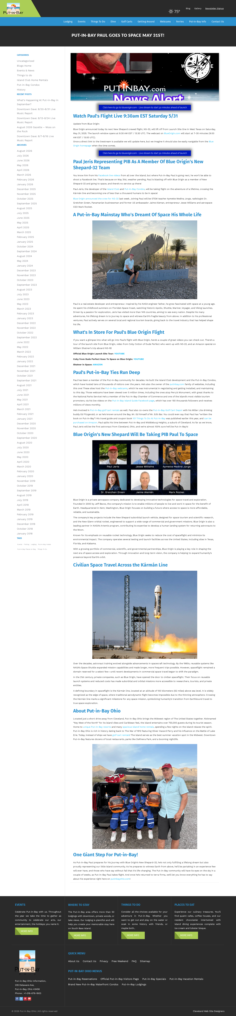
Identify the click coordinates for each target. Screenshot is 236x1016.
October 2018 (25, 528)
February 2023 (25, 313)
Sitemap (145, 961)
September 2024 (27, 251)
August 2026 (24, 150)
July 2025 (23, 213)
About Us (73, 961)
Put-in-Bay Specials (154, 978)
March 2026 (24, 174)
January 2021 (25, 418)
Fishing (26, 544)
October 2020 (25, 433)
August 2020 (24, 442)
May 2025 (22, 222)
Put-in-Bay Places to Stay (26, 549)
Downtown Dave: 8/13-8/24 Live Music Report (36, 120)
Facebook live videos (109, 175)
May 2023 (22, 303)
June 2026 (23, 160)
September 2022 (27, 337)
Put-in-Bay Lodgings (134, 984)
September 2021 (26, 380)
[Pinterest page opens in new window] (25, 999)
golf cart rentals (121, 735)
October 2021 (25, 375)
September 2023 (27, 284)
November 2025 (26, 193)
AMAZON (98, 364)
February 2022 (25, 356)
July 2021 (22, 390)
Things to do (24, 75)
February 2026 (25, 179)
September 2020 (27, 437)
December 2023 (26, 270)
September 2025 (27, 203)
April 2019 (23, 504)
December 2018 (26, 523)
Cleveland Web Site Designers (208, 1011)
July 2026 (23, 155)
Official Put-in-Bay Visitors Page (120, 978)
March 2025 (24, 232)
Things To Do (42, 549)
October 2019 (25, 485)
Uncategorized (25, 60)
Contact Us (89, 961)
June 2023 (23, 299)
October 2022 (25, 332)
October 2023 (25, 280)
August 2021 (24, 385)
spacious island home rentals (138, 727)
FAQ (134, 961)
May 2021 (22, 399)
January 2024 (25, 265)
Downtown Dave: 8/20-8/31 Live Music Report (36, 111)
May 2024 (22, 260)
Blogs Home (24, 65)
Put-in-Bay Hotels (44, 544)
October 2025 (25, 198)
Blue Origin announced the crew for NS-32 (96, 198)
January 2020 (25, 476)
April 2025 (23, 227)
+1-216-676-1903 (32, 993)
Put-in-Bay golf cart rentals (105, 410)
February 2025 (25, 236)
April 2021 (23, 404)
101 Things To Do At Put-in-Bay (149, 418)
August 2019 (24, 495)
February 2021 (25, 413)
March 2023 (24, 308)
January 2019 (25, 519)
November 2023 (26, 275)
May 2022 (22, 347)
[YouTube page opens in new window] (29, 999)
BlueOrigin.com (172, 133)
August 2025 (24, 208)
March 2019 (23, 509)
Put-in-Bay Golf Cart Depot (167, 410)
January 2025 (25, 241)
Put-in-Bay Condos (28, 84)
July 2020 (23, 447)
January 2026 (25, 184)
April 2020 (23, 461)
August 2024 (24, 256)
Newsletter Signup (214, 8)
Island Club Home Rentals (32, 80)
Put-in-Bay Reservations (82, 978)
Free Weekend (120, 961)
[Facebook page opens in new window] (17, 999)
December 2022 (26, 323)
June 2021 (23, 394)
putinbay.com (177, 384)
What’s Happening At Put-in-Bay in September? (37, 102)
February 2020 (25, 471)
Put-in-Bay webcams (116, 388)
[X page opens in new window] (21, 999)
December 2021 (26, 366)
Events (19, 544)
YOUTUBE (119, 353)
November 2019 (26, 480)
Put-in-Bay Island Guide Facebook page (133, 400)
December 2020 (26, 423)
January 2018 (25, 533)
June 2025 (23, 217)
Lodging (33, 544)
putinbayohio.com (120, 879)
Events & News (25, 70)
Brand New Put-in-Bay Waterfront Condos (93, 984)
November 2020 (26, 428)
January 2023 (25, 318)
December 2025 (26, 189)
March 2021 (23, 409)
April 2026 (23, 170)
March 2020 (24, 466)
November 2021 (26, 370)
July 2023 (23, 294)
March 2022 (24, 351)
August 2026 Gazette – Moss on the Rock (36, 129)
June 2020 (23, 452)
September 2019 (26, 490)
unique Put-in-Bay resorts (97, 727)
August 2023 (24, 289)
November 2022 (26, 327)
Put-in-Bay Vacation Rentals (186, 978)
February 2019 (25, 514)
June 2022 (23, 342)
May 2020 (22, 457)
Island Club (113, 189)
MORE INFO (27, 931)
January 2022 (25, 361)
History (21, 89)
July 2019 (22, 500)
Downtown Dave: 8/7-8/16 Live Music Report (35, 138)
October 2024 (25, 246)
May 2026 (22, 165)
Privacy (104, 961)
